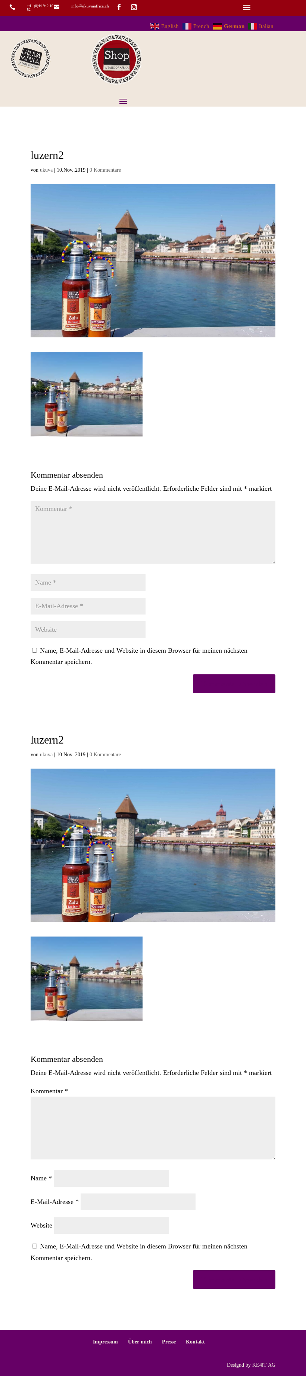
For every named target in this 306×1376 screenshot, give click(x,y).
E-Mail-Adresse (55, 1201)
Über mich (140, 1342)
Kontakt (195, 1342)
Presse (169, 1342)
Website (41, 1225)
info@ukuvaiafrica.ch (90, 6)
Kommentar (49, 1091)
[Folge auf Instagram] (134, 7)
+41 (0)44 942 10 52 (40, 8)
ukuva (46, 170)
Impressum (105, 1342)
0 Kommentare (105, 170)
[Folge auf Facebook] (119, 7)
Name (41, 1178)
